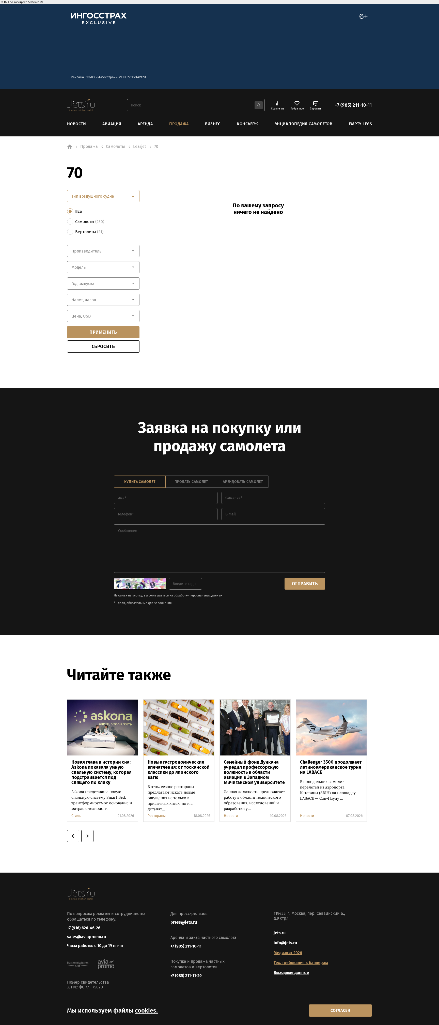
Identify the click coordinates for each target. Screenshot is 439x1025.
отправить (305, 584)
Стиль (76, 816)
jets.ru (280, 933)
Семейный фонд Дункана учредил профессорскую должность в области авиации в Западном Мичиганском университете (254, 772)
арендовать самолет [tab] (243, 482)
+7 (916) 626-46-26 (83, 927)
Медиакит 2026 (288, 952)
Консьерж (247, 123)
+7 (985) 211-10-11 (353, 105)
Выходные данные (291, 972)
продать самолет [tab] (191, 482)
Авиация (111, 123)
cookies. (146, 1010)
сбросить (103, 346)
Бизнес (212, 123)
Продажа (179, 123)
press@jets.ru (183, 922)
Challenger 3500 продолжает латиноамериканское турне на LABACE (331, 767)
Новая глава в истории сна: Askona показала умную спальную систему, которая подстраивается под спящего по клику (101, 772)
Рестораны (157, 816)
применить (103, 332)
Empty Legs (360, 123)
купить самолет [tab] (139, 482)
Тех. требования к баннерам (301, 962)
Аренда (145, 123)
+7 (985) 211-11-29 (186, 975)
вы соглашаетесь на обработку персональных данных (183, 595)
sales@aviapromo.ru (86, 936)
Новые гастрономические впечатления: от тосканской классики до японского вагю (179, 770)
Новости (76, 123)
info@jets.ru (285, 942)
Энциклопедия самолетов (304, 123)
